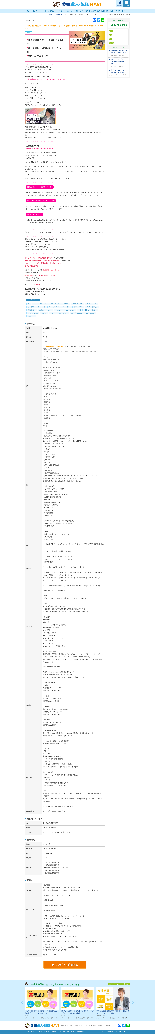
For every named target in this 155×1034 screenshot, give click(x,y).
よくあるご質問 (38, 1031)
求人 (67, 14)
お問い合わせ (84, 1031)
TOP (57, 14)
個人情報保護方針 (75, 1031)
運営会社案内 (65, 1031)
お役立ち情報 (47, 1031)
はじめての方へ (29, 1031)
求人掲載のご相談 (56, 1031)
